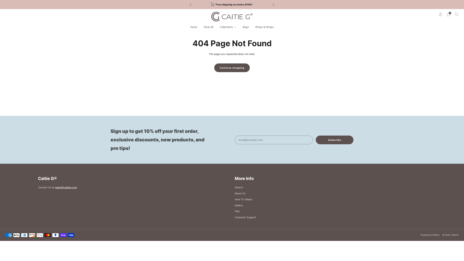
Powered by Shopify (430, 235)
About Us (240, 193)
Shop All (208, 26)
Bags (246, 26)
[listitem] (232, 4)
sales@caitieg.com (66, 187)
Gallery (239, 205)
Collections (226, 26)
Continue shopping (232, 67)
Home (193, 26)
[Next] (273, 4)
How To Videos (243, 199)
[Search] (457, 14)
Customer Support (245, 217)
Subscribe (334, 139)
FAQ (237, 211)
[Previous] (190, 4)
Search (239, 187)
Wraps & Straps (264, 26)
